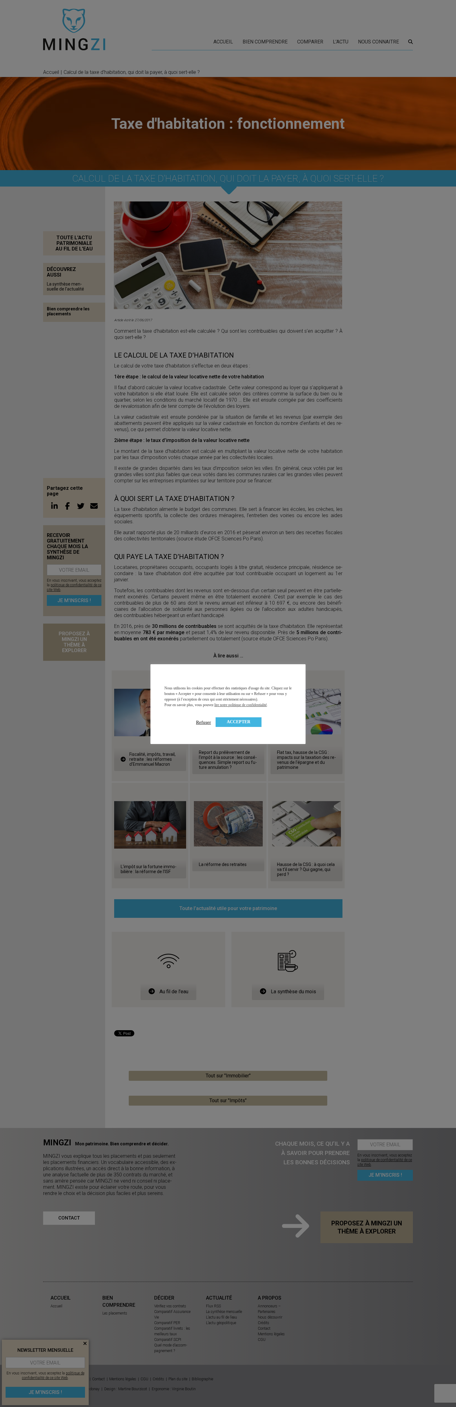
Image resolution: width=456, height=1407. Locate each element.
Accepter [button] (238, 721)
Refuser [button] (203, 722)
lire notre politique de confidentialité (240, 705)
